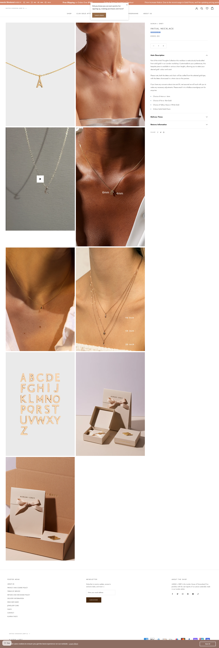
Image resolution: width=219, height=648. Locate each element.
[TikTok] (198, 594)
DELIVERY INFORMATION (15, 598)
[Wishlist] (207, 8)
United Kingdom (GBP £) (15, 8)
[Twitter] (160, 132)
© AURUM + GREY (16, 639)
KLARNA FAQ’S (12, 616)
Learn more (99, 15)
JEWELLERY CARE (13, 606)
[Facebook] (157, 132)
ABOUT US (147, 14)
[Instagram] (182, 594)
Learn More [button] (73, 644)
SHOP (69, 14)
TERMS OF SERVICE (13, 591)
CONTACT (10, 613)
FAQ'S (9, 609)
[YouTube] (193, 594)
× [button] (127, 4)
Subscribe (94, 600)
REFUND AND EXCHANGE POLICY (18, 595)
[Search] (202, 8)
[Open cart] (212, 8)
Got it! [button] (207, 644)
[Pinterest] (163, 132)
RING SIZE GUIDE (13, 602)
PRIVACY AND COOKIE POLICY (17, 588)
